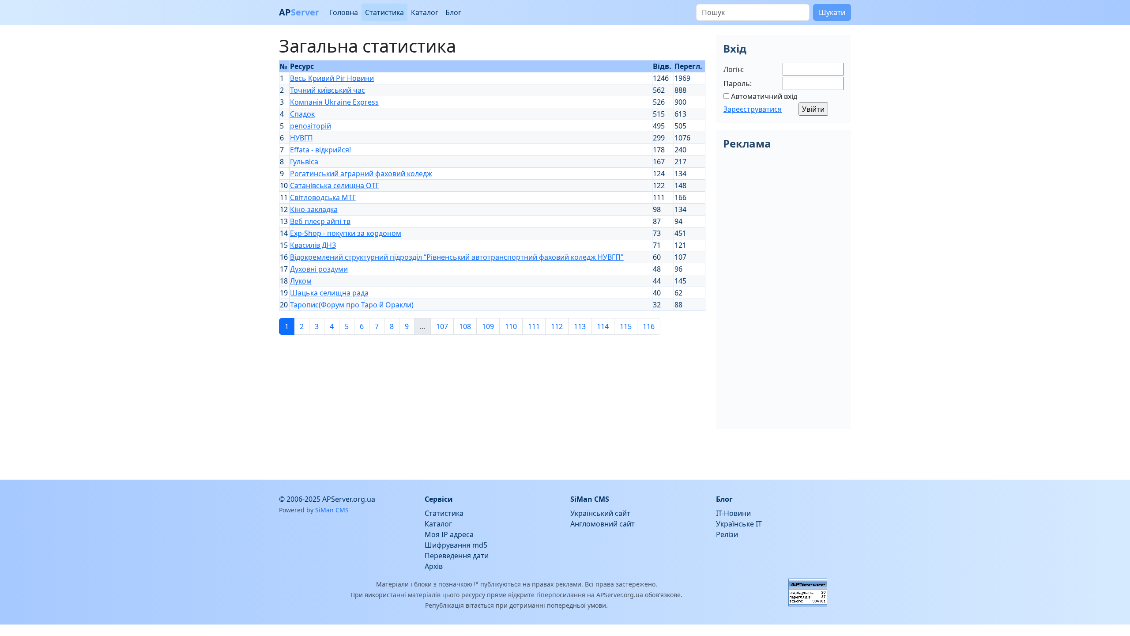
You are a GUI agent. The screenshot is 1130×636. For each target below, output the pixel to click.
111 (534, 326)
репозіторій (310, 126)
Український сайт (600, 513)
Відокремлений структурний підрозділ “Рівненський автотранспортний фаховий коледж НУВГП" (457, 257)
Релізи (727, 534)
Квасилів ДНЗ (313, 245)
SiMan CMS (332, 510)
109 (488, 326)
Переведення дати (457, 555)
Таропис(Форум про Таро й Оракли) (352, 305)
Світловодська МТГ (323, 197)
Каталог (424, 12)
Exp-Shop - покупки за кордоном (345, 233)
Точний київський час (327, 90)
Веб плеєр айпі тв (320, 221)
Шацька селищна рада (329, 293)
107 (442, 326)
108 (465, 326)
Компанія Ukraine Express (334, 102)
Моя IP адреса (449, 534)
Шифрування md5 (456, 545)
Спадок (302, 114)
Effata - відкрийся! (320, 150)
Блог (453, 12)
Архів (434, 566)
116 (649, 326)
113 (580, 326)
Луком (301, 281)
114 (603, 326)
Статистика (384, 12)
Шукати (832, 12)
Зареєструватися (752, 109)
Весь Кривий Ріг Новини (332, 78)
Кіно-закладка (314, 209)
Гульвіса (304, 162)
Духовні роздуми (319, 269)
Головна (344, 12)
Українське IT (739, 524)
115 (626, 326)
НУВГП (301, 138)
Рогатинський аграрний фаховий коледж (361, 173)
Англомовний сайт (602, 524)
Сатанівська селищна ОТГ (334, 185)
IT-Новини (733, 513)
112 (557, 326)
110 (511, 326)
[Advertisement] (492, 404)
